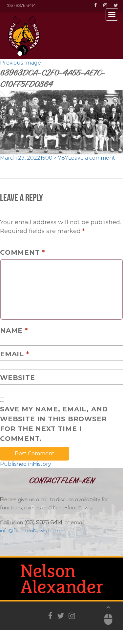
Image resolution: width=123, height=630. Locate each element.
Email (14, 354)
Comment (22, 252)
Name (14, 330)
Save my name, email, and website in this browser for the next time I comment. (54, 424)
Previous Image (20, 63)
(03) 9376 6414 (21, 6)
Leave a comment (91, 158)
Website (17, 378)
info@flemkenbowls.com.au (33, 531)
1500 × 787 (54, 158)
